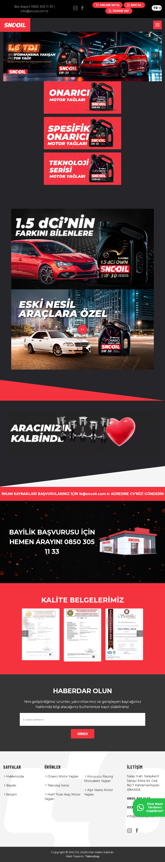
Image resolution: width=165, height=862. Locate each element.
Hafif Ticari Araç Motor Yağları (62, 797)
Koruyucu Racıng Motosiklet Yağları (98, 778)
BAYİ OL (136, 5)
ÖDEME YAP (121, 10)
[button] (9, 56)
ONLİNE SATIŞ (109, 5)
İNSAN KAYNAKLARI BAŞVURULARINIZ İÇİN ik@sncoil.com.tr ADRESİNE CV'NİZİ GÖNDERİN (83, 494)
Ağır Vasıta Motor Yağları (98, 792)
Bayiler (11, 785)
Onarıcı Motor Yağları (62, 776)
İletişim (11, 794)
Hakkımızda (15, 776)
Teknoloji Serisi (58, 785)
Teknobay (92, 856)
